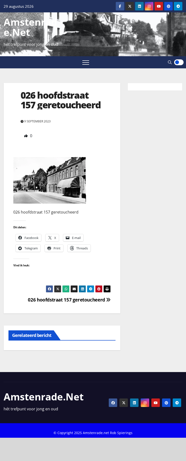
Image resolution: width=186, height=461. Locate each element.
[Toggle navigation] (85, 62)
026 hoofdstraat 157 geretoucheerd (67, 299)
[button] (170, 62)
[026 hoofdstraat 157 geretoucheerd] (49, 180)
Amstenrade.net (30, 27)
